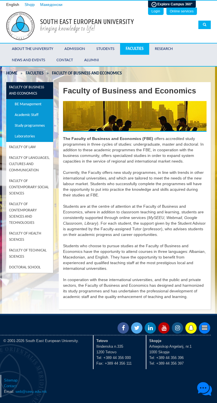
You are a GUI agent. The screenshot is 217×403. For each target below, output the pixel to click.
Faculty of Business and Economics (26, 90)
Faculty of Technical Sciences (28, 254)
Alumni (91, 60)
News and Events (28, 60)
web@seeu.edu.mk (31, 391)
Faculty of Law (22, 147)
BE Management (28, 104)
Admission (74, 49)
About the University (32, 49)
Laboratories (25, 136)
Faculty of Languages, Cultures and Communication (29, 164)
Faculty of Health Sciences (25, 237)
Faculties (135, 49)
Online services (182, 11)
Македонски (51, 5)
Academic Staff (26, 115)
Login (155, 11)
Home (11, 73)
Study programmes (30, 126)
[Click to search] (204, 25)
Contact (65, 60)
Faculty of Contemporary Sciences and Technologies (23, 213)
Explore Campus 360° (174, 4)
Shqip (30, 5)
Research (164, 49)
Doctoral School (25, 267)
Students (105, 49)
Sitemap (11, 380)
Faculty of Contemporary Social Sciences (29, 187)
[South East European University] (20, 25)
